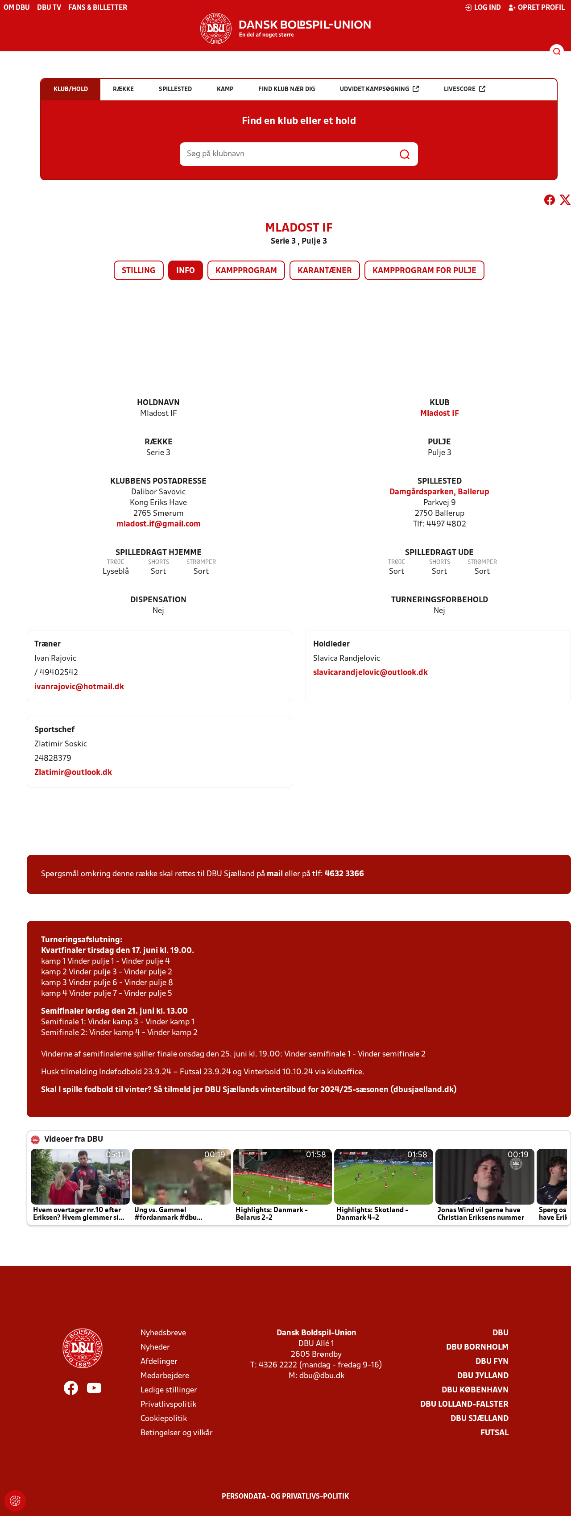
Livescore (460, 89)
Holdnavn (158, 403)
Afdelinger (159, 1362)
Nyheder (155, 1347)
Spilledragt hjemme (159, 553)
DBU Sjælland (480, 1419)
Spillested (440, 481)
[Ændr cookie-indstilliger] (15, 1501)
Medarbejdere (165, 1376)
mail (275, 874)
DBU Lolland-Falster (464, 1404)
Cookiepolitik (164, 1419)
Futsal (494, 1433)
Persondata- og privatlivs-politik (285, 1497)
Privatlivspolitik (168, 1404)
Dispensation (158, 600)
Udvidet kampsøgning (374, 89)
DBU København (475, 1390)
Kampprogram (246, 271)
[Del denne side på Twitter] (565, 202)
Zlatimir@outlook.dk (73, 773)
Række (159, 442)
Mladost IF (439, 414)
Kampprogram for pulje (424, 271)
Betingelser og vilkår (177, 1433)
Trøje (115, 562)
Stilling (139, 271)
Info (185, 271)
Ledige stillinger (169, 1390)
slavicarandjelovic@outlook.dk (370, 673)
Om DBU (17, 8)
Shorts (158, 562)
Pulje (439, 442)
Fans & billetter (97, 8)
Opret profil (541, 8)
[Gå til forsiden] (285, 28)
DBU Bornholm (477, 1347)
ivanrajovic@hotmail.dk (79, 687)
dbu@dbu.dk (321, 1376)
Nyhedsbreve (163, 1333)
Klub (440, 403)
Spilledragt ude (439, 553)
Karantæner (325, 271)
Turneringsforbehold (439, 600)
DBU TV (49, 8)
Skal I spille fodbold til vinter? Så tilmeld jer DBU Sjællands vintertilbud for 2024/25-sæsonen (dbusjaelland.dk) (249, 1090)
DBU (500, 1333)
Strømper (201, 562)
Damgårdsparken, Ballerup (439, 492)
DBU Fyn (492, 1362)
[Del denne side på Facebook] (549, 202)
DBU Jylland (483, 1376)
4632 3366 (344, 874)
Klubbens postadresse (158, 481)
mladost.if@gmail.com (158, 524)
